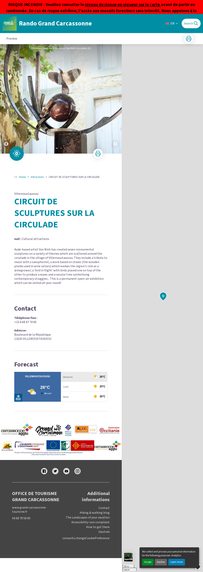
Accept (147, 562)
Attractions (37, 177)
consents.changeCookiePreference (86, 538)
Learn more (176, 562)
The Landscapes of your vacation (88, 517)
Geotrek (104, 532)
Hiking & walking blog (95, 513)
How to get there (98, 527)
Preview (11, 38)
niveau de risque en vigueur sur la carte (123, 4)
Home (22, 177)
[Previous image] (6, 99)
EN (172, 23)
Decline (161, 562)
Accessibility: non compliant (90, 522)
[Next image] (115, 99)
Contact (104, 508)
